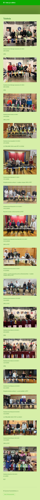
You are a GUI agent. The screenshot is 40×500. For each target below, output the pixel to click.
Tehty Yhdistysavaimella (9, 494)
